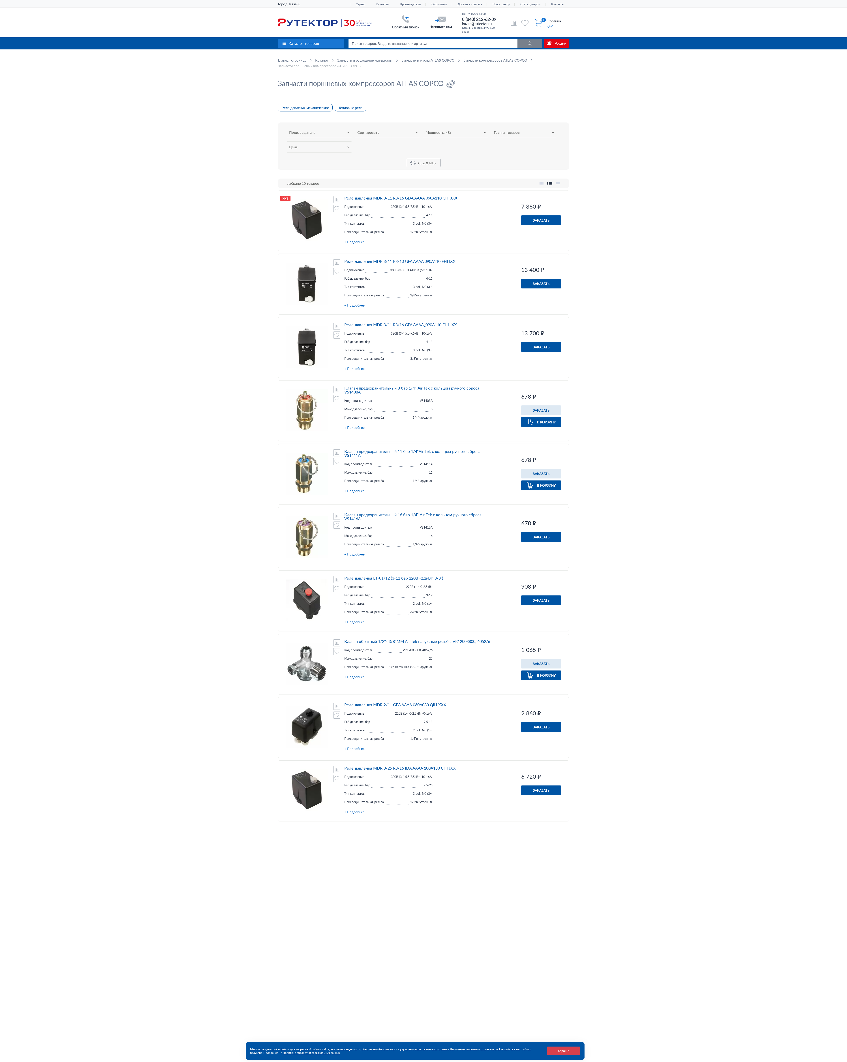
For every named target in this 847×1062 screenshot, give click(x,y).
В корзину (546, 422)
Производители (410, 4)
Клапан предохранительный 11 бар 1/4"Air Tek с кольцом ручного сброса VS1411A (412, 453)
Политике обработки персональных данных (311, 1052)
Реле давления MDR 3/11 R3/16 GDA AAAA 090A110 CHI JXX (400, 198)
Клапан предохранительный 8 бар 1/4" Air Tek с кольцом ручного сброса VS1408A (411, 390)
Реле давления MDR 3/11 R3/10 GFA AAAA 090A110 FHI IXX (399, 261)
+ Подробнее (354, 242)
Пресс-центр (501, 4)
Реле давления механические (305, 107)
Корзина (554, 21)
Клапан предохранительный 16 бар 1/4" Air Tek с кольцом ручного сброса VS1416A (413, 517)
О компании (439, 4)
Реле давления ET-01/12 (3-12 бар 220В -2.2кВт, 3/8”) (393, 578)
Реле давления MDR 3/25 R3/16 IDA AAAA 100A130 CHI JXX (400, 768)
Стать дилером (530, 4)
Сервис (360, 4)
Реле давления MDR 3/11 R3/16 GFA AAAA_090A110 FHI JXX (400, 325)
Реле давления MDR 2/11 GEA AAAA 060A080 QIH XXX (395, 705)
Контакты (557, 4)
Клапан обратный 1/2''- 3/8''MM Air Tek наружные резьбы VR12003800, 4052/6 (417, 641)
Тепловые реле (350, 107)
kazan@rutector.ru (477, 23)
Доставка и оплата (470, 4)
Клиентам (382, 4)
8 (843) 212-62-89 (479, 19)
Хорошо (563, 1051)
